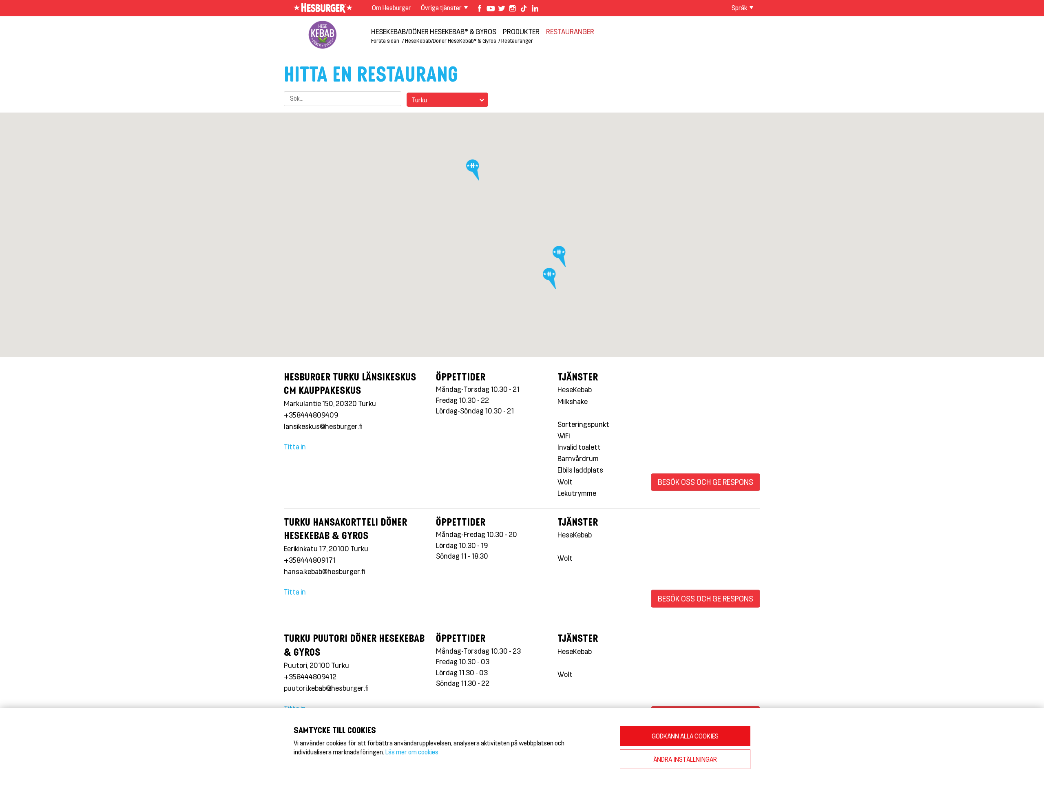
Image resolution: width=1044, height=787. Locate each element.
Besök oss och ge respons (705, 481)
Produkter (521, 31)
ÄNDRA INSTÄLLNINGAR (685, 759)
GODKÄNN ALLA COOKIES (685, 736)
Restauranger (570, 31)
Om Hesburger (391, 7)
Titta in (295, 446)
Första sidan (385, 40)
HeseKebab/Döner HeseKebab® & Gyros (433, 31)
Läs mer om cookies (411, 752)
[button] (474, 172)
